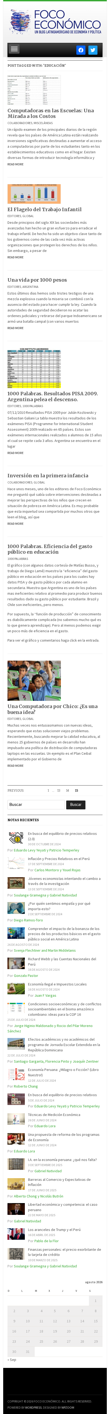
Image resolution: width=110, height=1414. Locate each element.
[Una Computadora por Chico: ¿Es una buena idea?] (34, 680)
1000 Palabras (32, 406)
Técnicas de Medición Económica (54, 1114)
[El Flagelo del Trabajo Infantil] (34, 193)
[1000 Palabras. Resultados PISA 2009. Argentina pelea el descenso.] (34, 367)
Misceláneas (43, 123)
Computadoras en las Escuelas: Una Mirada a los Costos (50, 113)
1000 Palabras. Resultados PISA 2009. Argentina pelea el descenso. (52, 396)
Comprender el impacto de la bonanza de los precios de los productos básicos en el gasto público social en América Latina (64, 934)
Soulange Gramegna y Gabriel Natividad (45, 895)
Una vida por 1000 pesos (37, 280)
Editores (14, 216)
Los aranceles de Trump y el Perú (54, 1229)
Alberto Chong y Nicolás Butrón (38, 1196)
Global (28, 216)
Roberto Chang (26, 1086)
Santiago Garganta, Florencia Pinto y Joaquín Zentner (56, 1061)
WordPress (33, 1407)
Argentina (30, 287)
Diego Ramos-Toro (28, 920)
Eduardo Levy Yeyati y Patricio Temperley (46, 850)
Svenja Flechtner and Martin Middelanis (45, 950)
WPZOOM (67, 1407)
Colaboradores (19, 123)
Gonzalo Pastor (26, 975)
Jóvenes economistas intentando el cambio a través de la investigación (64, 881)
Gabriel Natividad (48, 1171)
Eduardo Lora (45, 1125)
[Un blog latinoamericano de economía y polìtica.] (55, 21)
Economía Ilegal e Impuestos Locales (57, 984)
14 (67, 790)
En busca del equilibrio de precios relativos (62, 1094)
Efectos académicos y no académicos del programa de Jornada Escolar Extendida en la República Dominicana (64, 1044)
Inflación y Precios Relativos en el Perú (59, 858)
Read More (15, 164)
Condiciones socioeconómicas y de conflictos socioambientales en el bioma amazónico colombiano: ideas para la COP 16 (64, 1009)
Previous (15, 790)
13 (58, 790)
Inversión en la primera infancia (47, 475)
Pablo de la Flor (46, 1240)
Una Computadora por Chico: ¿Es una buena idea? (52, 709)
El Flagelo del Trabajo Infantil (44, 209)
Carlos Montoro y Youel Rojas (57, 870)
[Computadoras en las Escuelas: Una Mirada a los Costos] (34, 89)
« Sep (11, 1359)
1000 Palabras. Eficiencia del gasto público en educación (49, 549)
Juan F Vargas (45, 995)
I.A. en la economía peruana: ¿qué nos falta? (62, 1159)
